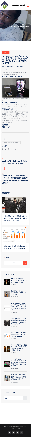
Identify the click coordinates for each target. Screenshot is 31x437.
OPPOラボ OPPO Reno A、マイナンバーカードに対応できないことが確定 (19, 280)
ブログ (26, 24)
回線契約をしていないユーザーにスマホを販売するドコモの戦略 (18, 292)
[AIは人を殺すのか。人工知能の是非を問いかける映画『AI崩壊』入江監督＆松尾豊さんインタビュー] (14, 204)
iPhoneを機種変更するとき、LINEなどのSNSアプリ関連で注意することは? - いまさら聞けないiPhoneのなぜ (19, 307)
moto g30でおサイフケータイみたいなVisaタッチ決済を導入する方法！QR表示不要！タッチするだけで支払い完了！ (18, 362)
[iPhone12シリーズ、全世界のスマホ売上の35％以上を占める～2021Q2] (14, 234)
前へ (3, 158)
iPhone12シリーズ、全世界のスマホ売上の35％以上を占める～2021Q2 (18, 334)
